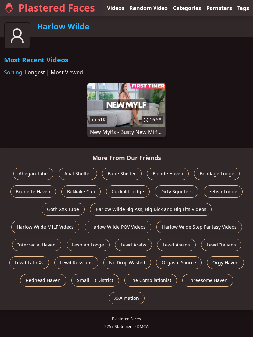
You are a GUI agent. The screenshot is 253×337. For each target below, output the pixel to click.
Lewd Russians (76, 262)
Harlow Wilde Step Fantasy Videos (199, 227)
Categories (187, 8)
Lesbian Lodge (88, 245)
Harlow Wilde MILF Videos (45, 227)
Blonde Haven (168, 173)
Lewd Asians (176, 245)
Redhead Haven (43, 280)
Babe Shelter (122, 173)
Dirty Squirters (176, 191)
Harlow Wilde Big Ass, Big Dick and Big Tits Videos (151, 209)
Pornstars (219, 8)
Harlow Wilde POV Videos (118, 227)
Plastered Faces (56, 7)
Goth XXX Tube (63, 209)
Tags (243, 8)
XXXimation (126, 298)
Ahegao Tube (33, 173)
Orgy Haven (225, 262)
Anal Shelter (77, 173)
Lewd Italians (221, 245)
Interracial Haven (36, 245)
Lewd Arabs (133, 245)
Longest (35, 72)
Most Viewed (67, 72)
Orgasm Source (179, 262)
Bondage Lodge (217, 173)
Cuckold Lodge (128, 191)
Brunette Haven (33, 191)
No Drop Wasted (127, 262)
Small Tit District (95, 280)
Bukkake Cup (81, 191)
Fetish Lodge (223, 191)
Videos (115, 8)
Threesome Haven (208, 280)
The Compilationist (150, 280)
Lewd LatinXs (29, 262)
